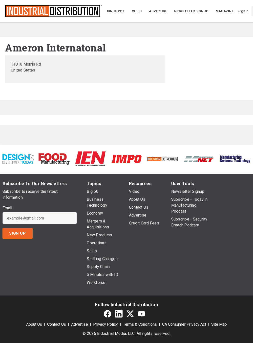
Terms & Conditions (140, 324)
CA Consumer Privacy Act (184, 324)
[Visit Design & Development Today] (18, 158)
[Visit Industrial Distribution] (162, 158)
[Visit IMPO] (126, 158)
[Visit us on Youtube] (141, 314)
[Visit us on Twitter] (130, 314)
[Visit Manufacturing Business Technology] (235, 158)
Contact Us (56, 324)
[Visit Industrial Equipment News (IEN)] (90, 158)
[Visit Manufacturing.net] (198, 158)
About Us (34, 324)
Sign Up (17, 233)
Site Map (219, 324)
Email (7, 208)
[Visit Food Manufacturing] (54, 158)
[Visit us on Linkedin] (119, 314)
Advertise (79, 324)
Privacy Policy (105, 324)
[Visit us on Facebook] (107, 314)
